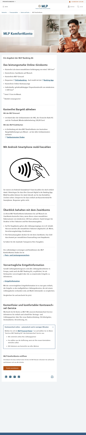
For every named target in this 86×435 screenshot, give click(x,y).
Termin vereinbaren (12, 368)
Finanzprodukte (14, 12)
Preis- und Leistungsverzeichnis (17, 255)
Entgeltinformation (12, 281)
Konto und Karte (25, 12)
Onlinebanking (21, 80)
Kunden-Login (77, 1)
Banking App (49, 80)
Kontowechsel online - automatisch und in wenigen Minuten (27, 327)
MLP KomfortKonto (37, 12)
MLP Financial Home (25, 331)
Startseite (4, 12)
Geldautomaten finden (16, 137)
